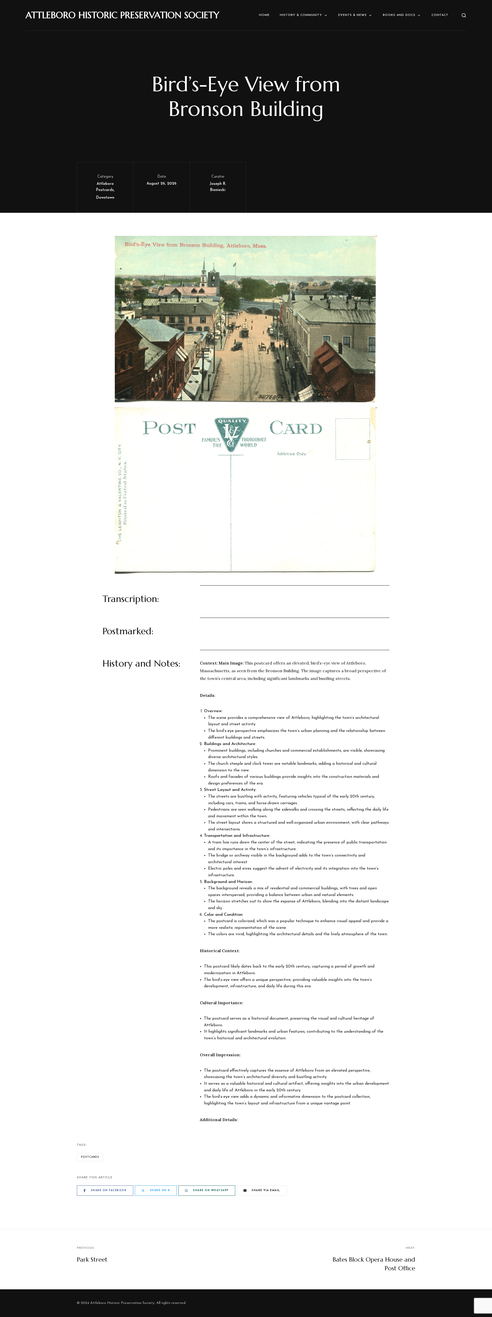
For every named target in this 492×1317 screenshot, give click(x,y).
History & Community (301, 15)
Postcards (90, 1157)
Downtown (105, 198)
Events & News (352, 15)
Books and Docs (399, 15)
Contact (440, 15)
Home (264, 15)
